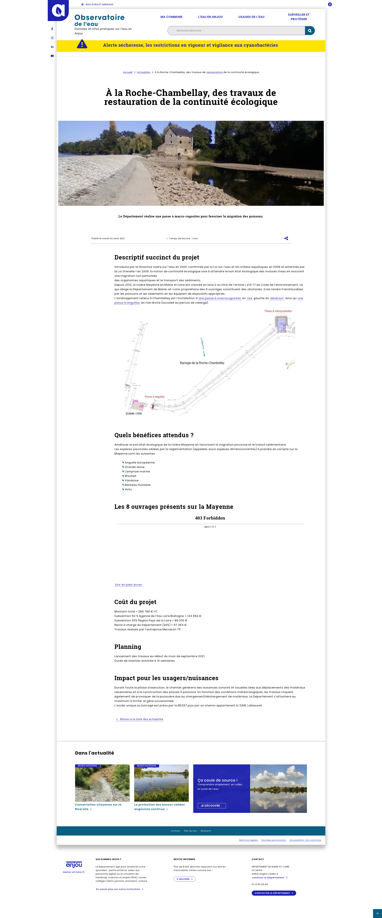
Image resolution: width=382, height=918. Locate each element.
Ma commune (171, 17)
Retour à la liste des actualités (141, 719)
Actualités (143, 72)
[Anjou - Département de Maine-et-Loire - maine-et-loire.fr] (58, 10)
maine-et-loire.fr (74, 872)
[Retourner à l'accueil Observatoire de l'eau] (106, 20)
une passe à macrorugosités (220, 298)
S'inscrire (183, 879)
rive (249, 298)
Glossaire (206, 831)
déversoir (277, 298)
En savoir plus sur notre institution (118, 889)
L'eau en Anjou (210, 17)
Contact (175, 831)
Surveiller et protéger (299, 17)
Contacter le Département (272, 893)
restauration (214, 72)
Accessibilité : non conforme (305, 840)
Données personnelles (274, 840)
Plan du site (190, 831)
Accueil (128, 72)
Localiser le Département (268, 877)
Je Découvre (210, 806)
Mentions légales (248, 840)
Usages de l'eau (252, 17)
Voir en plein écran (128, 584)
